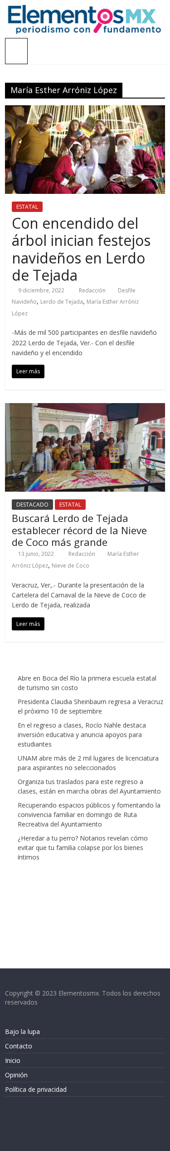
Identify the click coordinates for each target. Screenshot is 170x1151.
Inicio (12, 1060)
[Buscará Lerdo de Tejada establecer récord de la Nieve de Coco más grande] (85, 408)
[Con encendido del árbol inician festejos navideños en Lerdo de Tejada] (85, 111)
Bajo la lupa (22, 1031)
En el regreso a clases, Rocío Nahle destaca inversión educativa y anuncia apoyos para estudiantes (82, 734)
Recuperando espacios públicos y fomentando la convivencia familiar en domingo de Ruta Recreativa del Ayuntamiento (89, 814)
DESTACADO (32, 504)
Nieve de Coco (70, 565)
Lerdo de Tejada (61, 301)
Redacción (93, 290)
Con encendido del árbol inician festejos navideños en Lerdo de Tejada (81, 249)
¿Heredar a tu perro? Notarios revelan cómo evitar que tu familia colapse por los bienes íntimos (83, 847)
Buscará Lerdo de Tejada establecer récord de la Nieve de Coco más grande (79, 530)
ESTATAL (27, 207)
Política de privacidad (36, 1089)
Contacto (18, 1046)
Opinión (16, 1075)
